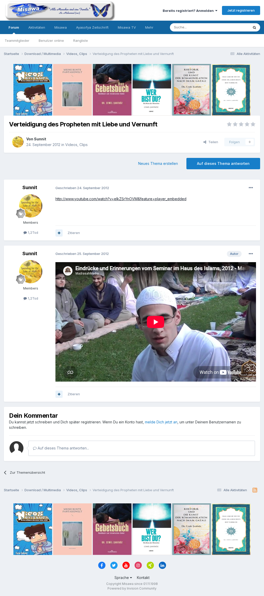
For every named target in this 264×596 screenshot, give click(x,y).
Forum (14, 27)
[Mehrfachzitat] (59, 233)
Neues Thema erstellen (158, 163)
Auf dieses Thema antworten (223, 163)
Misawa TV (127, 27)
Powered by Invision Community (132, 588)
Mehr (149, 27)
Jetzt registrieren (241, 10)
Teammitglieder (17, 40)
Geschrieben (82, 188)
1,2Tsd (32, 232)
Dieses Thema (230, 27)
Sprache (122, 577)
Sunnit (40, 139)
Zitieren (74, 233)
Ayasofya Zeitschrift (92, 27)
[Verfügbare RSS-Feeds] (255, 490)
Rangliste (80, 40)
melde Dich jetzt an (161, 422)
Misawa (60, 27)
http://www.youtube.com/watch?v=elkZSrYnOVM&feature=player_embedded (120, 199)
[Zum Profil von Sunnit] (17, 142)
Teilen (212, 142)
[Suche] (254, 27)
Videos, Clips (76, 144)
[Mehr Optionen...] (251, 188)
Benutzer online (51, 40)
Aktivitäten (36, 27)
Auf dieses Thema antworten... (63, 448)
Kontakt (143, 577)
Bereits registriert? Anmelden (189, 11)
